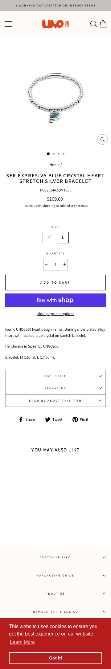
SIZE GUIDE (55, 376)
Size (55, 227)
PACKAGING (56, 388)
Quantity (55, 253)
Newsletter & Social (55, 612)
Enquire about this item (55, 401)
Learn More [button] (22, 642)
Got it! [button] (55, 657)
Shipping (48, 205)
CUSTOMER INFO (55, 557)
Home (55, 164)
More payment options (55, 313)
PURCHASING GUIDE (55, 575)
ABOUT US (55, 594)
